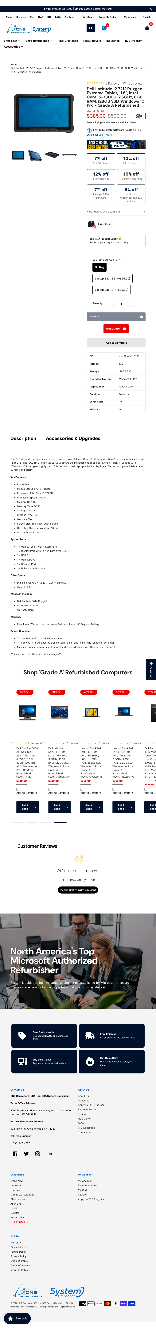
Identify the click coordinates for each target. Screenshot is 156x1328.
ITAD (41, 17)
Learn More (105, 134)
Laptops (15, 1190)
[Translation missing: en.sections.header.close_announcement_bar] (151, 9)
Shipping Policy (19, 1260)
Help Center (85, 1118)
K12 (49, 17)
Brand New (16, 1180)
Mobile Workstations (22, 1194)
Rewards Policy (19, 1270)
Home (13, 64)
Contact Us (84, 1132)
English (146, 17)
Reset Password (87, 1185)
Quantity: (97, 303)
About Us (83, 1096)
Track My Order (107, 17)
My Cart (82, 1190)
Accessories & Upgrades (73, 438)
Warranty (15, 1242)
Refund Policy (18, 1251)
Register (83, 1194)
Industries (83, 1100)
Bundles (14, 1212)
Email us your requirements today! (109, 242)
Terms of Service (20, 1265)
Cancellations (18, 1247)
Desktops (15, 1185)
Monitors (15, 1208)
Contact (69, 17)
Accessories (17, 1217)
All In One (15, 1203)
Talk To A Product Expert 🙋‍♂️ (106, 238)
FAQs (58, 17)
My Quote (88, 17)
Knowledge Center (88, 1109)
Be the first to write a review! (78, 890)
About (9, 17)
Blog (31, 17)
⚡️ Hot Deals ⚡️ (19, 1221)
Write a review (132, 83)
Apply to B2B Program (91, 1105)
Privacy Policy (18, 1256)
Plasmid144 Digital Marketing (62, 1307)
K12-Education (86, 1127)
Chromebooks (18, 1199)
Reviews (21, 17)
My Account (85, 1180)
